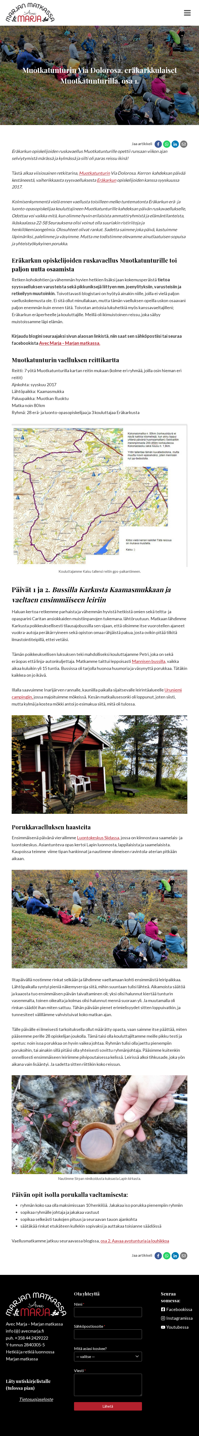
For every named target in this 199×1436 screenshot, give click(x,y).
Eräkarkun (106, 180)
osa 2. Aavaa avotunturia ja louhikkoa (134, 1240)
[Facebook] (158, 144)
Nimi (79, 1304)
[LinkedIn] (175, 144)
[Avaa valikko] (187, 13)
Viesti (80, 1370)
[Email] (183, 144)
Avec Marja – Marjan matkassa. (69, 343)
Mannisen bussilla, (149, 661)
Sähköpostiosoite (89, 1326)
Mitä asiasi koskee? (90, 1348)
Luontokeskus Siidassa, (98, 837)
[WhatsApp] (166, 144)
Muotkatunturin (94, 173)
